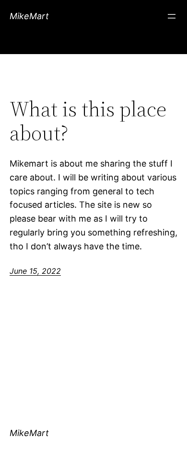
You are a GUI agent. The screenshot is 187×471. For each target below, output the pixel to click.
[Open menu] (171, 16)
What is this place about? (88, 121)
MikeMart (29, 16)
